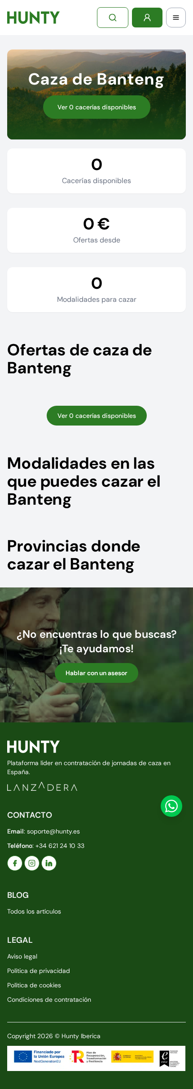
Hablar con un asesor (96, 673)
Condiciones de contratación (49, 999)
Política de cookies (34, 985)
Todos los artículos (34, 911)
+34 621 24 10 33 (59, 846)
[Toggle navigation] (176, 17)
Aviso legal (22, 956)
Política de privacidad (38, 971)
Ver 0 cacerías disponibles (96, 107)
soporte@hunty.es (53, 831)
